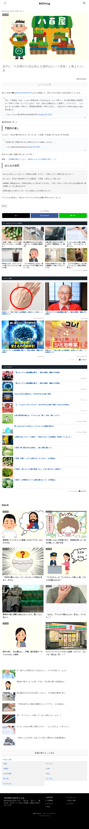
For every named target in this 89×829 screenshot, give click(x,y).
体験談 (6, 768)
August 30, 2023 (33, 147)
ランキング (72, 797)
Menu (5, 3)
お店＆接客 (8, 773)
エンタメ (71, 803)
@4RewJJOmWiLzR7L (24, 93)
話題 (5, 763)
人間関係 (50, 800)
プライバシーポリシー (49, 813)
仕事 (48, 768)
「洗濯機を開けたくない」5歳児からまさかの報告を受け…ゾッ (32, 159)
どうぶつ (50, 803)
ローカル (50, 778)
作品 (48, 773)
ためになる (8, 783)
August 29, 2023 (45, 114)
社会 (48, 806)
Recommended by (77, 270)
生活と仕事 (8, 759)
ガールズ (50, 763)
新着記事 (50, 797)
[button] (6, 525)
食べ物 (6, 778)
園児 (5, 206)
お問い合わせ (37, 813)
